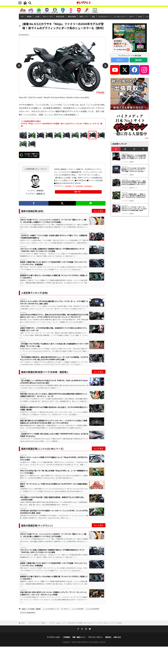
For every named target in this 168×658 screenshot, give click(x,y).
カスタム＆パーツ (104, 16)
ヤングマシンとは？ (53, 637)
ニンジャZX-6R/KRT (92, 609)
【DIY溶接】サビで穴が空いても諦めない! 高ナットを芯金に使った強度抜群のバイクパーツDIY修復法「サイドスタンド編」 (54, 345)
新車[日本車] (60, 16)
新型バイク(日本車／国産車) (31, 609)
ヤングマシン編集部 (127, 162)
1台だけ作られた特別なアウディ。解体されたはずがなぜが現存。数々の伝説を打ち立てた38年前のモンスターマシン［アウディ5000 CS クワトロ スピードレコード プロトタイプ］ (54, 315)
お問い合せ (117, 637)
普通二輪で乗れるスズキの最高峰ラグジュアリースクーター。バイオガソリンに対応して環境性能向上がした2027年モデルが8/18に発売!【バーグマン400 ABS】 (53, 421)
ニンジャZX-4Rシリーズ (51, 609)
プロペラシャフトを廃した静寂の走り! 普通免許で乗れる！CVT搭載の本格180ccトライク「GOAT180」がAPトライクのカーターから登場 (52, 250)
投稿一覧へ (77, 192)
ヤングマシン (65, 609)
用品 (93, 16)
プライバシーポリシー (95, 637)
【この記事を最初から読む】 (61, 123)
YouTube (68, 186)
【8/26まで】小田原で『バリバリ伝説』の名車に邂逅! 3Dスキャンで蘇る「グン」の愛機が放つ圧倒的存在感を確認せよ (53, 236)
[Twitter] (62, 203)
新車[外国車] (72, 16)
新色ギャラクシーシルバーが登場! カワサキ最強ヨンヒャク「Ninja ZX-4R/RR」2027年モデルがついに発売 (54, 458)
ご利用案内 (66, 637)
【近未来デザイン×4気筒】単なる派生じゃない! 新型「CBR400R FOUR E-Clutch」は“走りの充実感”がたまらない (54, 435)
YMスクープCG (48, 16)
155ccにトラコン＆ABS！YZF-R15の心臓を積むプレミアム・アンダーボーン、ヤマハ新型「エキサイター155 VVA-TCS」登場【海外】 (54, 302)
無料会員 (138, 60)
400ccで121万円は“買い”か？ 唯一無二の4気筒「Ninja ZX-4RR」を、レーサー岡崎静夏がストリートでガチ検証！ (54, 471)
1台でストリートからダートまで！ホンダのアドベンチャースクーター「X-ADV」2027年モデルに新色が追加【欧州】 (134, 208)
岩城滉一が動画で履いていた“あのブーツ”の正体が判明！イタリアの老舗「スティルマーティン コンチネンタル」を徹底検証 (53, 263)
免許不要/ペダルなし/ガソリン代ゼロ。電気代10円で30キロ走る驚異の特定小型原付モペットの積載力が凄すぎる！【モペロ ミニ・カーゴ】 (53, 395)
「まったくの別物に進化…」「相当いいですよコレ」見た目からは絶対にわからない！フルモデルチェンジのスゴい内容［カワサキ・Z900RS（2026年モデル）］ (134, 195)
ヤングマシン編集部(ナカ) (129, 187)
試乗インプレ (84, 16)
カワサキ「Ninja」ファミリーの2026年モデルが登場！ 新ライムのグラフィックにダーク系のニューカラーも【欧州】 (85, 623)
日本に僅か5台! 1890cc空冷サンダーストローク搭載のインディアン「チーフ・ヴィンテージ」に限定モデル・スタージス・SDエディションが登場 (54, 593)
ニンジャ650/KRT (78, 609)
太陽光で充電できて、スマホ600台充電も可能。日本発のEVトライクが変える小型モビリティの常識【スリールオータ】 (53, 329)
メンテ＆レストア (119, 16)
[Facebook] (33, 203)
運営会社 (108, 637)
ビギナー (132, 16)
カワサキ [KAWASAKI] (27, 613)
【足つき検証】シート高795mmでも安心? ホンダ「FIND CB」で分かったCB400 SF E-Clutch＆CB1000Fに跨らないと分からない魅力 (54, 381)
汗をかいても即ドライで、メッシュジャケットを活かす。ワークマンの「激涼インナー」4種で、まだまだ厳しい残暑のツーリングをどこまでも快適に (53, 220)
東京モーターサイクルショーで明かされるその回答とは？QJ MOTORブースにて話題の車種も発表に (54, 485)
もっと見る (98, 210)
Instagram (88, 186)
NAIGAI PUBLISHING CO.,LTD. (82, 642)
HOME (23, 623)
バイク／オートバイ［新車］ (37, 623)
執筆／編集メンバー (79, 637)
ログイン (120, 60)
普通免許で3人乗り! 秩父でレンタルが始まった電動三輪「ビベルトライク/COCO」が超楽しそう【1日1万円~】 (54, 276)
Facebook (79, 186)
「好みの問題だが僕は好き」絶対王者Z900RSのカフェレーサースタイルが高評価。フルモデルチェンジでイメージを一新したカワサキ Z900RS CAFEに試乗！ (54, 358)
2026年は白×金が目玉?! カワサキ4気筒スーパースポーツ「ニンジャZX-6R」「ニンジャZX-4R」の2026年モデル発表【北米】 (54, 511)
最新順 (29, 16)
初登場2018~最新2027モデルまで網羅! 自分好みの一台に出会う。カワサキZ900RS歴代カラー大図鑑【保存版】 (54, 408)
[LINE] (90, 203)
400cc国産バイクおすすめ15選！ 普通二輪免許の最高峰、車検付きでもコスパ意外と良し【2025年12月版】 (52, 498)
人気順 (37, 16)
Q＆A (140, 16)
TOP (22, 16)
